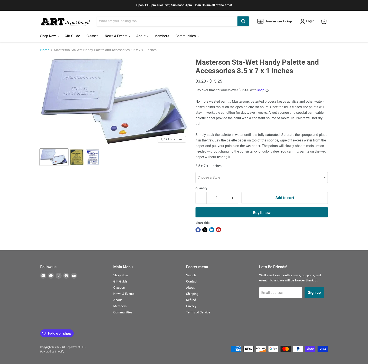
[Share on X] (204, 229)
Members (161, 36)
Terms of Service (198, 312)
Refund (191, 300)
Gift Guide (72, 36)
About (141, 36)
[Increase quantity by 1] (232, 198)
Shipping (192, 294)
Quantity (201, 188)
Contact (191, 281)
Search (191, 275)
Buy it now (261, 212)
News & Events (116, 36)
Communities (186, 36)
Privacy (191, 306)
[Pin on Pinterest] (218, 229)
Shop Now (48, 36)
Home (44, 50)
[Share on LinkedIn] (211, 229)
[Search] (243, 21)
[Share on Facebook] (198, 229)
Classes (92, 36)
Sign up (314, 292)
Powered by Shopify (52, 351)
